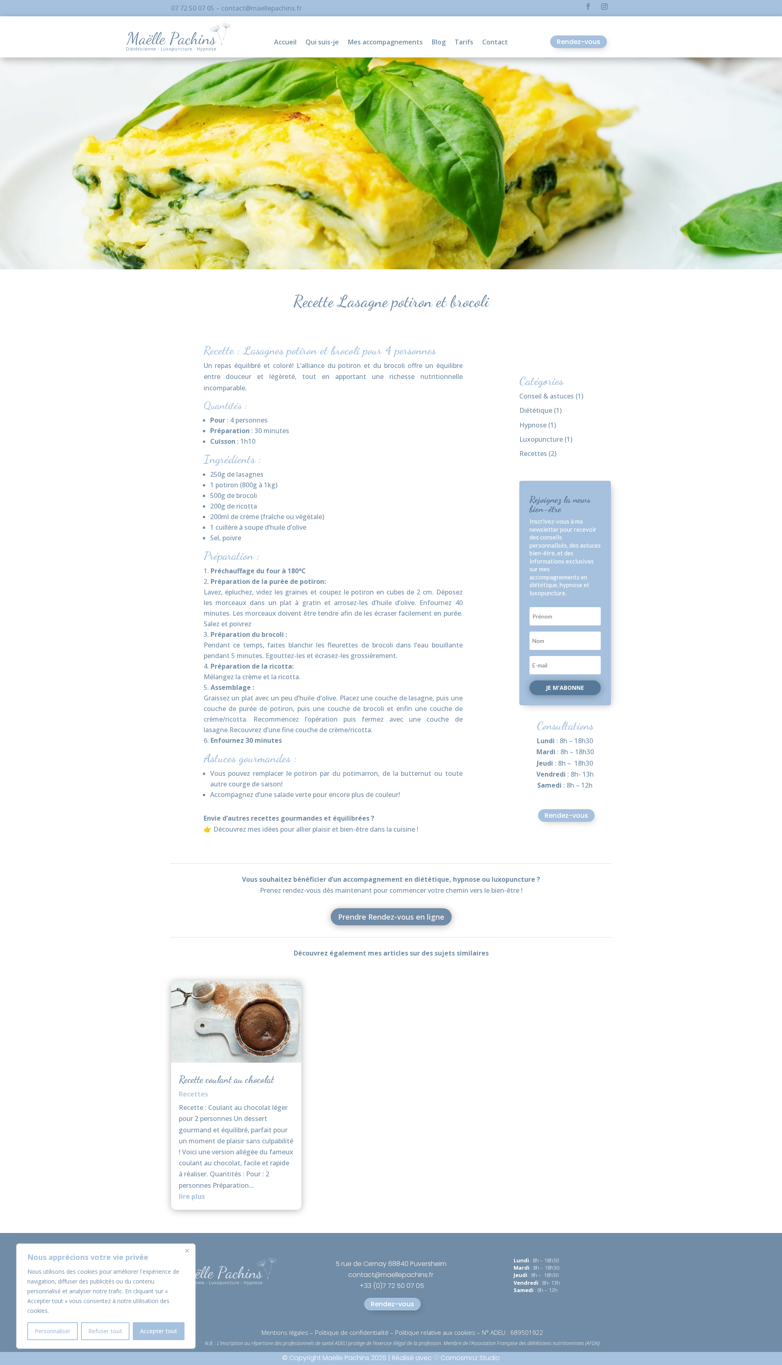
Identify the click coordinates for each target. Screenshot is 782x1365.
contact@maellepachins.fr (261, 8)
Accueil (285, 42)
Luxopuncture (541, 439)
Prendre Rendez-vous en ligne (391, 917)
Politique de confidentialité (352, 1332)
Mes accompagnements (385, 42)
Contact (495, 42)
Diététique (535, 410)
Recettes (533, 453)
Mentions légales (284, 1332)
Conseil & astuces (546, 396)
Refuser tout (105, 1331)
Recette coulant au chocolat (226, 1079)
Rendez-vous (578, 41)
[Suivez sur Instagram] (604, 6)
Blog (439, 42)
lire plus (192, 1196)
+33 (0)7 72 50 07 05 (392, 1285)
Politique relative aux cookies (435, 1332)
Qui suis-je (322, 42)
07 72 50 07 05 (192, 8)
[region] (106, 1296)
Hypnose (533, 425)
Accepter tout (158, 1331)
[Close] (187, 1250)
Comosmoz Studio (469, 1358)
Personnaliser (52, 1331)
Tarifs (464, 42)
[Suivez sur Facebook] (588, 6)
